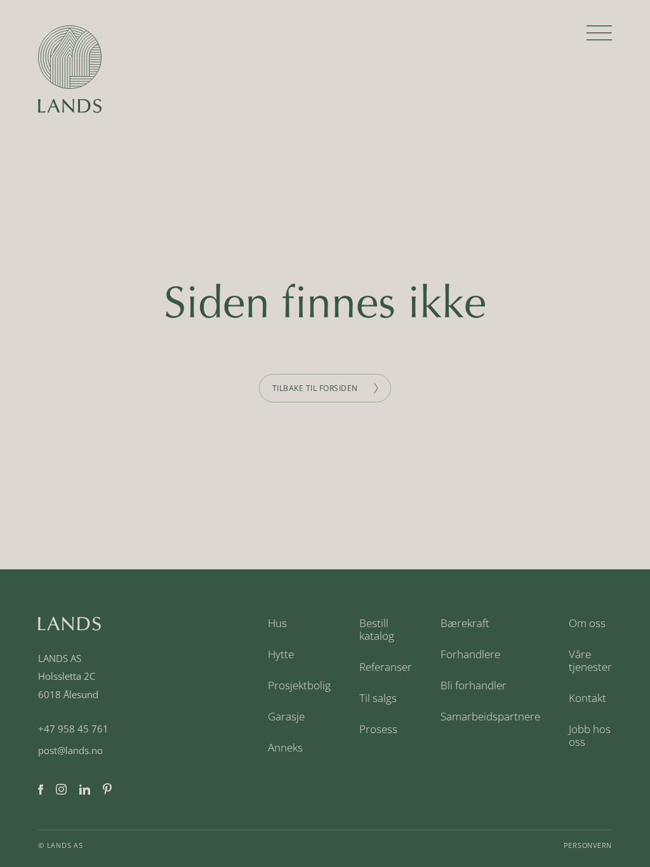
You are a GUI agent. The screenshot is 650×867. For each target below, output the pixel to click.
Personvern (588, 845)
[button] (599, 38)
